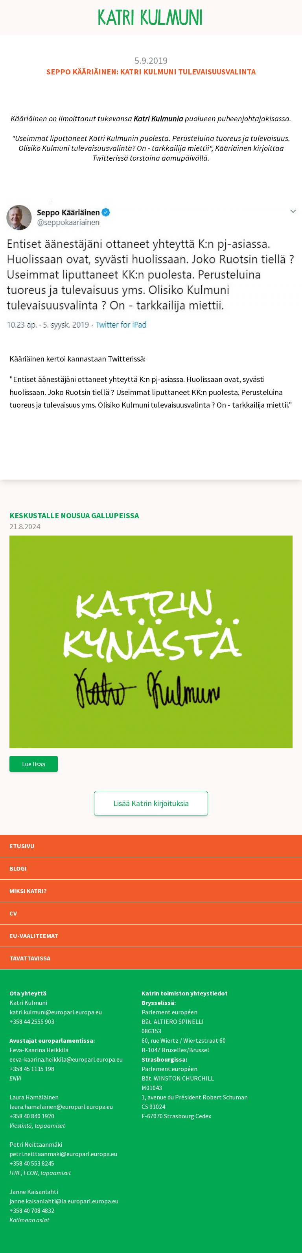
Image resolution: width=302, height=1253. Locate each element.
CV (13, 913)
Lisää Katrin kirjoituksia (151, 803)
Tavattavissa (29, 958)
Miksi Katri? (28, 891)
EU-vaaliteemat (33, 936)
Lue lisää (33, 764)
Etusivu (22, 846)
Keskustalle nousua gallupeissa (74, 515)
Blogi (18, 868)
